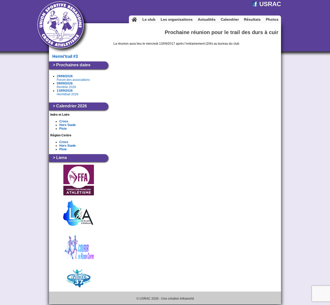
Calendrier (230, 19)
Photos (272, 19)
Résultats (252, 19)
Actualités (207, 19)
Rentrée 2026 (66, 85)
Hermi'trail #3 (65, 56)
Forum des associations (73, 78)
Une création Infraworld (177, 298)
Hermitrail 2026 (67, 92)
